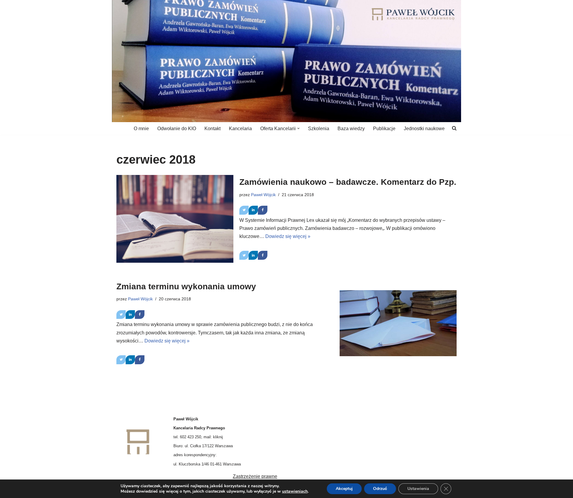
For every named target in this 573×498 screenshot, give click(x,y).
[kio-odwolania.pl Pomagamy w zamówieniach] (413, 14)
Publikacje (384, 128)
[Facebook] (262, 210)
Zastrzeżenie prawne (255, 476)
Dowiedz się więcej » (287, 236)
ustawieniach (295, 491)
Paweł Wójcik (263, 194)
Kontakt (212, 128)
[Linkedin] (253, 210)
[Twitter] (244, 210)
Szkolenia (318, 128)
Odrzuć (380, 488)
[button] (298, 128)
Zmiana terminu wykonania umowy (186, 286)
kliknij (218, 437)
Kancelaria (240, 128)
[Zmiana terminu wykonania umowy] (398, 323)
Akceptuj (344, 488)
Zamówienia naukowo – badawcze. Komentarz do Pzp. (347, 182)
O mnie (141, 128)
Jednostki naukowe (424, 128)
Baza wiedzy (351, 128)
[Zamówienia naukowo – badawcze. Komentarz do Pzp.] (174, 219)
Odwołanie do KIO (176, 128)
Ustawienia (418, 488)
